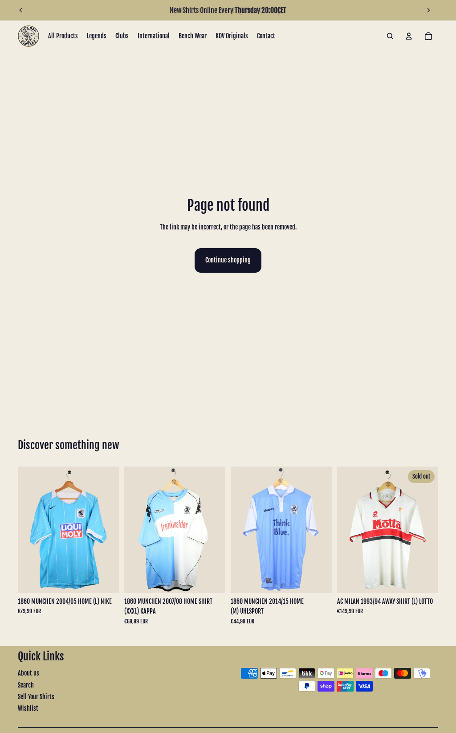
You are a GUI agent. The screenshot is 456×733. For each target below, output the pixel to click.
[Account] (409, 36)
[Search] (390, 36)
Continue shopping (228, 260)
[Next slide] (428, 10)
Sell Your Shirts (36, 696)
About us (28, 673)
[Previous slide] (21, 10)
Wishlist (28, 708)
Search (26, 685)
